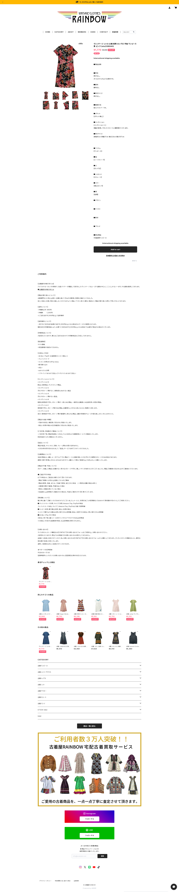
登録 (102, 856)
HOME (47, 32)
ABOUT (71, 32)
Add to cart (115, 249)
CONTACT (104, 32)
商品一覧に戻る (89, 726)
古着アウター (42, 691)
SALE (39, 716)
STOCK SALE (42, 710)
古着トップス (42, 678)
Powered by (87, 888)
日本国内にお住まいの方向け (115, 255)
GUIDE (93, 32)
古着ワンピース (43, 666)
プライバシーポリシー (45, 881)
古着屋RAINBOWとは (46, 289)
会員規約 (76, 881)
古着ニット (41, 684)
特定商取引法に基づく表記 (62, 881)
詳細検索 (115, 32)
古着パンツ (41, 703)
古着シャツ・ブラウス (44, 672)
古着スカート (42, 697)
